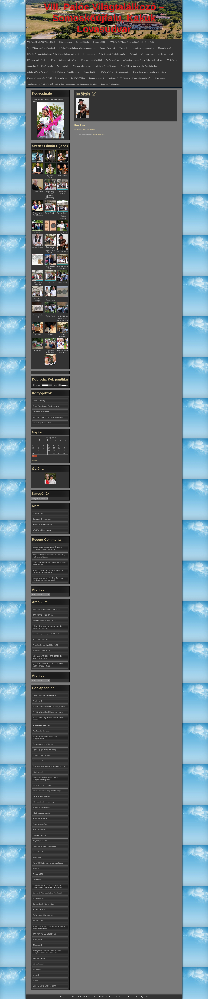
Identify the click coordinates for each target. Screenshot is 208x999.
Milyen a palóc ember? (41, 841)
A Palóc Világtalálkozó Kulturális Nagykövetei (49, 706)
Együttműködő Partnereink (42, 755)
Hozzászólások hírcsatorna (42, 525)
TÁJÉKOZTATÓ (78, 78)
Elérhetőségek (65, 42)
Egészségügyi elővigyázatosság (115, 72)
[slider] (47, 385)
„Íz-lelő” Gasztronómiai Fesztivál (44, 695)
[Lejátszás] (34, 385)
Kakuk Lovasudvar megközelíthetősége (150, 72)
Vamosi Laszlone (39, 570)
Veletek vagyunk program (42, 634)
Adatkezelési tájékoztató (105, 66)
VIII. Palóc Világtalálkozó (42, 609)
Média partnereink (165, 54)
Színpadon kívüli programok (142, 54)
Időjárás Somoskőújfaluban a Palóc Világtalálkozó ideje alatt (53, 54)
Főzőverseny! (38, 772)
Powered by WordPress (127, 997)
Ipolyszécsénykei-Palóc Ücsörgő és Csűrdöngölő (104, 54)
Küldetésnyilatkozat (40, 818)
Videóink (123, 48)
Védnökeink (172, 60)
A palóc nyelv (37, 701)
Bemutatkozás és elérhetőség (43, 744)
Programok (160, 78)
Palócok (36, 868)
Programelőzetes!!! (39, 620)
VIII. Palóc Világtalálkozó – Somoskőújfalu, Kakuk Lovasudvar (104, 17)
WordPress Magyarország (42, 530)
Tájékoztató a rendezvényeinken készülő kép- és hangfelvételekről (134, 60)
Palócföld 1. (37, 857)
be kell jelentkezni (99, 134)
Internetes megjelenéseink (142, 48)
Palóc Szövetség (39, 401)
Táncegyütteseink (96, 78)
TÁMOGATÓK (38, 615)
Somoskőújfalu (82, 42)
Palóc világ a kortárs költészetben (45, 846)
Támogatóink (62, 66)
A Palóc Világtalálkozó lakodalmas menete (77, 48)
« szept (34, 461)
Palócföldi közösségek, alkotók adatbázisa (139, 66)
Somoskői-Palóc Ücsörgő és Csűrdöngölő (47, 893)
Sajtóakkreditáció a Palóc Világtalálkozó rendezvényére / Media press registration (62, 84)
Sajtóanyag (37, 650)
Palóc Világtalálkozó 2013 (42, 423)
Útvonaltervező (164, 48)
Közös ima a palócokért (41, 813)
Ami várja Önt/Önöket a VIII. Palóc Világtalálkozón (129, 78)
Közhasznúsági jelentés (41, 807)
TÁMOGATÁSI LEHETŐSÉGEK (44, 934)
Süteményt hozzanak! (82, 66)
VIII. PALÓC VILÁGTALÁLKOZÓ (41, 42)
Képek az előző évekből (91, 60)
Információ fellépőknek (110, 84)
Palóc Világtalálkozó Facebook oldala (46, 406)
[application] (50, 385)
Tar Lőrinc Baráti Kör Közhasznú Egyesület (48, 417)
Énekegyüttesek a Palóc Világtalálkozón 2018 (47, 78)
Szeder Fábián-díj (107, 48)
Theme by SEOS (142, 997)
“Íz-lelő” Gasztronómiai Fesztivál (41, 48)
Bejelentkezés (38, 513)
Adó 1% (36, 639)
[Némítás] (59, 385)
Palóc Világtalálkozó (40, 852)
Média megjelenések (36, 60)
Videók (35, 980)
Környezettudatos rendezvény (63, 60)
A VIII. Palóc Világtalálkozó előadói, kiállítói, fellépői (132, 42)
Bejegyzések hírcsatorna (41, 519)
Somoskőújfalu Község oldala (40, 66)
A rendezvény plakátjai (41, 645)
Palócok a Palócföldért (41, 412)
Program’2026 (99, 42)
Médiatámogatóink (39, 835)
